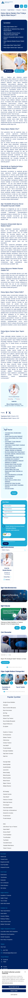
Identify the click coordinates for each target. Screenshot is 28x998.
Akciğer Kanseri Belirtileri (9, 702)
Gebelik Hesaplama (5, 937)
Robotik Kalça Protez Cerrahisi (13, 464)
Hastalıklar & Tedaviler (6, 895)
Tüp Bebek (5, 840)
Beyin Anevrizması (7, 710)
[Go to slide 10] (21, 667)
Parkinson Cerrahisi (7, 799)
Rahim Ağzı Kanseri (7, 802)
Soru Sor (20, 71)
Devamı (14, 493)
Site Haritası (3, 888)
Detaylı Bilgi (10, 399)
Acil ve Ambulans (5, 882)
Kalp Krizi (5, 756)
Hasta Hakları (4, 913)
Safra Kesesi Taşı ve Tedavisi (10, 826)
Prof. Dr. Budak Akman (14, 396)
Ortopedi (18, 10)
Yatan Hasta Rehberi (5, 910)
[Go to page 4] (8, 691)
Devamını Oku (5, 662)
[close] (25, 972)
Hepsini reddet (14, 990)
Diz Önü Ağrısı (9, 478)
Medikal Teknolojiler (5, 924)
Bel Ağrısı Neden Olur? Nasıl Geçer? (15, 452)
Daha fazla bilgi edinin (7, 983)
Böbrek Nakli (6, 715)
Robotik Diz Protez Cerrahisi (12, 483)
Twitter (4, 961)
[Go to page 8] (15, 691)
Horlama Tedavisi (7, 742)
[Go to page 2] (5, 691)
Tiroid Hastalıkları (7, 834)
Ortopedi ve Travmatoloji (10, 595)
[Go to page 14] (24, 691)
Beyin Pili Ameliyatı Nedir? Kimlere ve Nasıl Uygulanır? (13, 659)
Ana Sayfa (3, 10)
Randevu (9, 71)
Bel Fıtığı (5, 713)
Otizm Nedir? (6, 797)
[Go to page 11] (19, 691)
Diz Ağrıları (5, 726)
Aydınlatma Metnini (11, 528)
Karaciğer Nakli (6, 761)
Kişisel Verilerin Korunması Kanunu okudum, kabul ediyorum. (15, 528)
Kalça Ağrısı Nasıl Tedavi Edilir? (12, 45)
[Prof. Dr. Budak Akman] (14, 389)
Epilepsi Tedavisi (7, 737)
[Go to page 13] (22, 691)
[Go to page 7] (13, 691)
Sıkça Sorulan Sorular (6, 921)
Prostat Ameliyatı (7, 748)
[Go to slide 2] (8, 667)
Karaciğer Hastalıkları (8, 750)
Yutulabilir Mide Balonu (8, 845)
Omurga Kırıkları (9, 488)
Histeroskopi (6, 740)
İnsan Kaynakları (4, 864)
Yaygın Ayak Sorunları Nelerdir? (14, 436)
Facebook (5, 959)
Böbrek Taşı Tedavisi (8, 718)
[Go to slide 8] (18, 667)
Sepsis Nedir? (6, 829)
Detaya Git (5, 599)
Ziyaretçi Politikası (5, 916)
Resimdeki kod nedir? (6, 537)
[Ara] (21, 6)
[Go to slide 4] (11, 667)
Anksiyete (5, 705)
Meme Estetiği (6, 772)
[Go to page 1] (4, 691)
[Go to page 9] (16, 691)
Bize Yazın (3, 947)
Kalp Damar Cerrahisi (8, 753)
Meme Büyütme (6, 775)
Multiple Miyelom (7, 786)
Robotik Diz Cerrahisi (8, 813)
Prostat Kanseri (6, 815)
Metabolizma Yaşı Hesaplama (7, 934)
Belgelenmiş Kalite (5, 862)
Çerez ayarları (14, 994)
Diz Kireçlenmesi (7, 734)
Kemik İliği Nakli (6, 764)
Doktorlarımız (4, 874)
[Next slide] (23, 628)
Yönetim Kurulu (4, 859)
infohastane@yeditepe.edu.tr (10, 952)
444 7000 (5, 950)
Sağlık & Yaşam (4, 898)
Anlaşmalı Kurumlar (5, 867)
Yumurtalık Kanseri (7, 842)
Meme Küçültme (7, 777)
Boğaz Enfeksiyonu (7, 723)
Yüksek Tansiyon (7, 848)
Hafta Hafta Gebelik (5, 903)
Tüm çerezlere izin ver (14, 987)
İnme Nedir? (6, 745)
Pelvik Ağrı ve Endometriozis (10, 810)
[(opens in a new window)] (6, 413)
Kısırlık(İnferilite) (7, 767)
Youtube (5, 966)
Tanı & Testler (4, 900)
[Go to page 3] (7, 691)
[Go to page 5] (10, 691)
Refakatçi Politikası (5, 918)
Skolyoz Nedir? (6, 832)
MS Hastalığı (6, 791)
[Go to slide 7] (16, 667)
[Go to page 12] (21, 691)
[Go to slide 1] (7, 667)
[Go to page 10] (18, 691)
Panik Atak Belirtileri (7, 807)
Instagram (5, 968)
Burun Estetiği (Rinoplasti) (9, 721)
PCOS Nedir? (6, 805)
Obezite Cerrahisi (7, 794)
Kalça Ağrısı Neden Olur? (10, 26)
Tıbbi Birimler (4, 877)
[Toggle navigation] (25, 6)
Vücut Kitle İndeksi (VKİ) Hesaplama (9, 931)
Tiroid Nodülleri (6, 837)
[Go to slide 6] (15, 667)
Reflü (4, 824)
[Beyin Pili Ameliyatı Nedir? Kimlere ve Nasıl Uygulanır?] (14, 651)
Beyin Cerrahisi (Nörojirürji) (9, 707)
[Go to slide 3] (10, 667)
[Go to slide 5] (13, 667)
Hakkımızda (3, 856)
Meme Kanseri (6, 780)
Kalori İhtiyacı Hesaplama (6, 939)
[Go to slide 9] (19, 667)
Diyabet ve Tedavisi (8, 732)
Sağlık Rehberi (11, 10)
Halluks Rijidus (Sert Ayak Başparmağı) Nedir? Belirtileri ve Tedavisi (13, 471)
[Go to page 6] (11, 691)
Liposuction (6, 769)
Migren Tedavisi (7, 783)
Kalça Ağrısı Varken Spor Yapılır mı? (13, 47)
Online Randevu (4, 885)
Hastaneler (3, 880)
